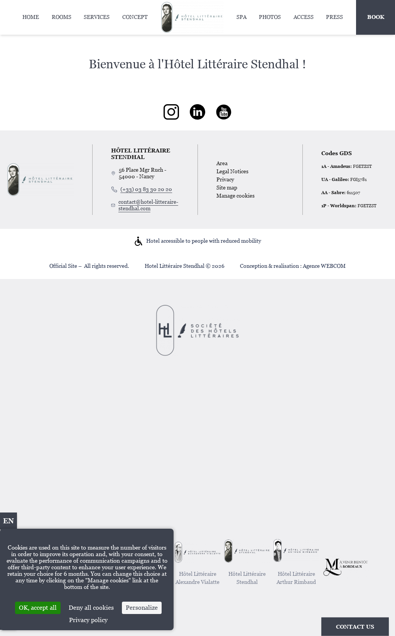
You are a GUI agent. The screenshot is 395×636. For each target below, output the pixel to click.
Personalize (142, 607)
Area (222, 163)
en (8, 521)
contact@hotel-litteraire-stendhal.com (148, 205)
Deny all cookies (91, 607)
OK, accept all (38, 607)
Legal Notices (232, 171)
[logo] (171, 112)
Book (375, 17)
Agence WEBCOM (324, 266)
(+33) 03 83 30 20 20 (146, 189)
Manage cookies (235, 196)
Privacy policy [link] (88, 620)
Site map (226, 187)
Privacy (225, 179)
